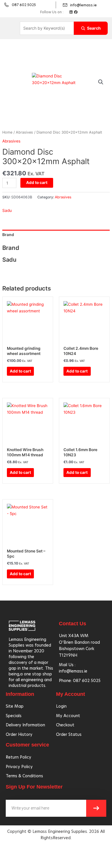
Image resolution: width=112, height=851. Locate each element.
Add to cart (36, 182)
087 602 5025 (24, 4)
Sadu (7, 210)
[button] (101, 82)
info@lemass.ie (83, 5)
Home (7, 132)
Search (94, 28)
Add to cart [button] (20, 371)
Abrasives (24, 132)
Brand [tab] (8, 234)
